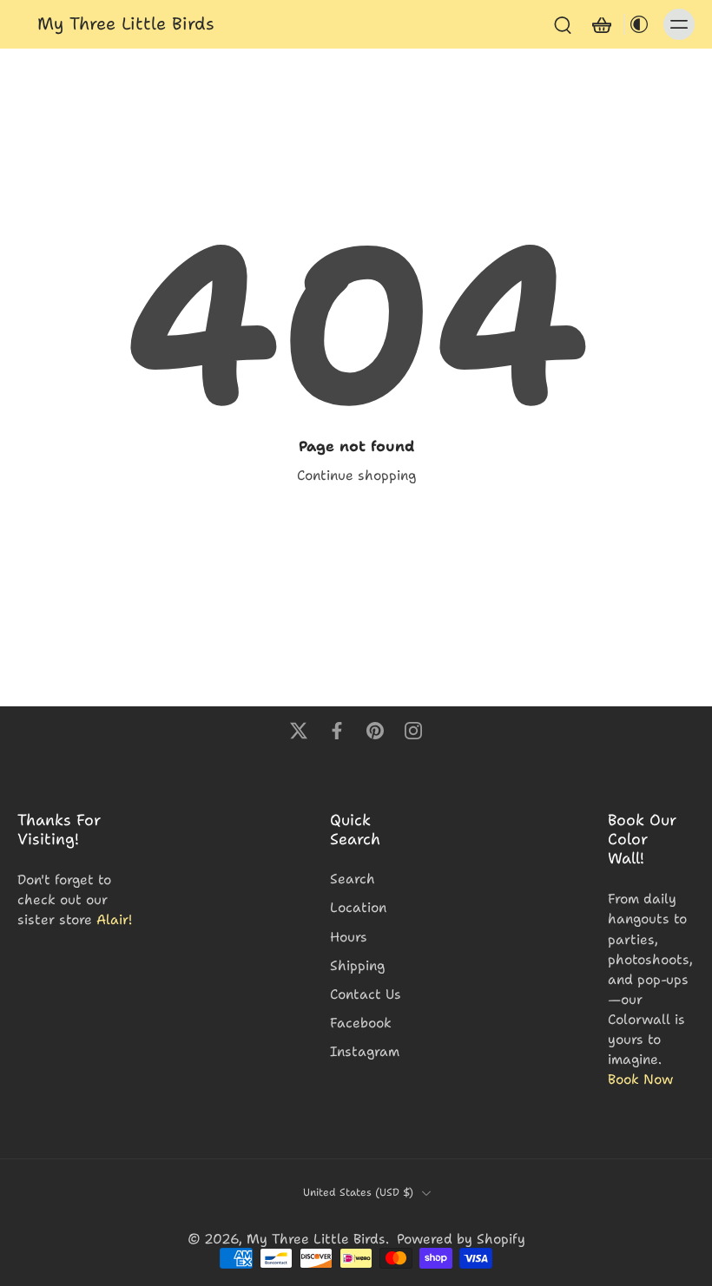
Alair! (114, 920)
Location (358, 907)
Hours (348, 937)
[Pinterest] (375, 731)
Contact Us (365, 994)
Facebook (361, 1023)
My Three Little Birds (316, 1239)
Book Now (640, 1079)
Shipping (357, 965)
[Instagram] (413, 731)
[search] (563, 24)
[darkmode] (639, 24)
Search (352, 878)
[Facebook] (337, 731)
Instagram (364, 1051)
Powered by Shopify (461, 1239)
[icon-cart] (601, 24)
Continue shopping (356, 475)
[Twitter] (299, 731)
